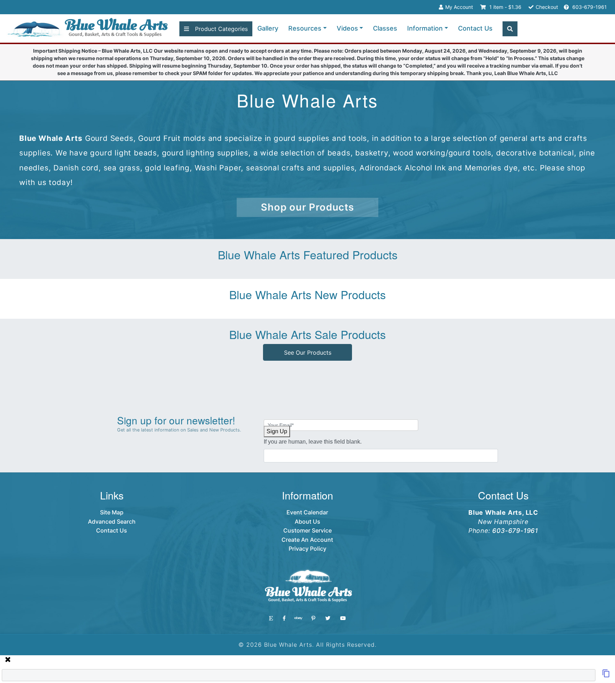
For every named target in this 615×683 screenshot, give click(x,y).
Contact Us (475, 28)
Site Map (111, 512)
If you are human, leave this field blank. (313, 442)
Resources (304, 28)
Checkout (547, 7)
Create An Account (307, 539)
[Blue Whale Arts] (87, 28)
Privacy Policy (307, 548)
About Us (307, 521)
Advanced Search (112, 521)
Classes (385, 28)
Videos (347, 28)
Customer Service (307, 530)
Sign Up (277, 431)
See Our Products (307, 352)
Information (425, 28)
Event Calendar (307, 512)
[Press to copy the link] (606, 675)
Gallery (267, 28)
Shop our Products (307, 207)
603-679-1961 (589, 7)
